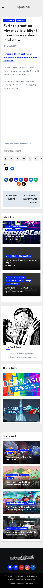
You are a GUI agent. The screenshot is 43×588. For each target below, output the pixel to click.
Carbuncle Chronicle (15, 503)
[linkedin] (17, 158)
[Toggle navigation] (3, 7)
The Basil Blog (25, 256)
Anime (9, 277)
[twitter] (11, 158)
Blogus (19, 579)
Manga (28, 281)
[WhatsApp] (36, 158)
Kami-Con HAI (25, 450)
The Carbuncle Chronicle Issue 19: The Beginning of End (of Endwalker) (21, 509)
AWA (21, 281)
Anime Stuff (9, 21)
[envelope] (23, 158)
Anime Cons (11, 227)
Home (12, 584)
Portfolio (29, 584)
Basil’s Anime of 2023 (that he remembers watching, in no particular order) (21, 535)
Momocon (23, 227)
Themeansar (30, 579)
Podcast (30, 503)
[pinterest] (30, 158)
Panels (20, 230)
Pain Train (21, 21)
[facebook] (5, 158)
